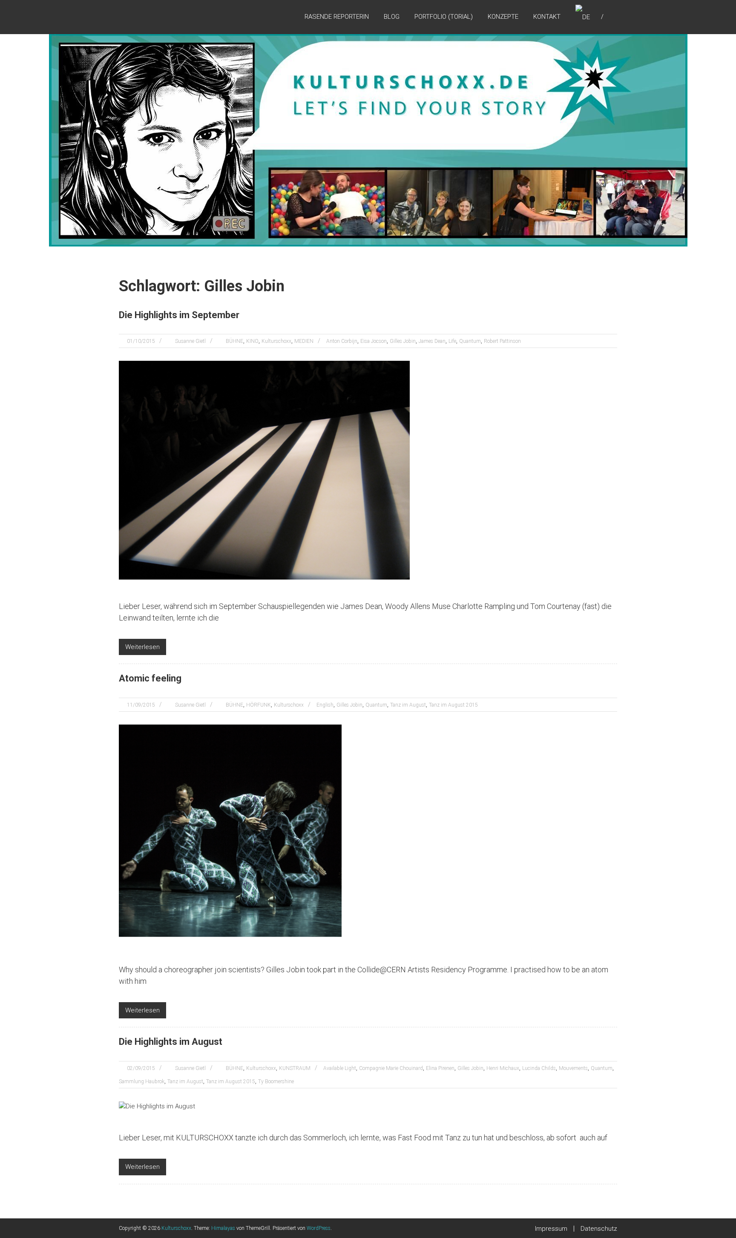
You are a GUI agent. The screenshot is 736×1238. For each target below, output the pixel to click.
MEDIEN (303, 341)
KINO (252, 341)
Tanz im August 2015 (453, 705)
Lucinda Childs (539, 1068)
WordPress (319, 1228)
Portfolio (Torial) (443, 16)
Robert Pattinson (502, 341)
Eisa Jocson (373, 341)
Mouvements (573, 1068)
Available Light (339, 1068)
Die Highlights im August (170, 1041)
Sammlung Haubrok (141, 1081)
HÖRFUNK (258, 705)
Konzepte (503, 16)
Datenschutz (599, 1228)
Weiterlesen (142, 647)
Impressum (551, 1228)
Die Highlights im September (179, 315)
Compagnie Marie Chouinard (391, 1068)
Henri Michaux (502, 1068)
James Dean (432, 341)
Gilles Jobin (403, 341)
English (325, 705)
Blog (392, 16)
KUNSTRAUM (294, 1068)
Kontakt (547, 16)
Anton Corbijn (341, 341)
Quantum (470, 341)
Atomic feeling (150, 678)
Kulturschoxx (276, 341)
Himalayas (223, 1228)
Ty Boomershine (276, 1081)
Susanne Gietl (190, 341)
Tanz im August (408, 705)
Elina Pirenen (440, 1068)
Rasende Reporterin (337, 16)
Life (452, 341)
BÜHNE (234, 341)
